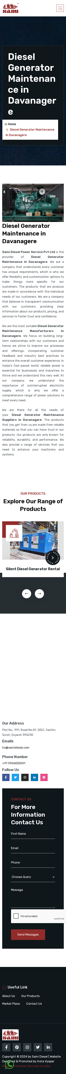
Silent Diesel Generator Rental (33, 569)
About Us (8, 996)
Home (12, 124)
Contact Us (34, 1003)
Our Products (30, 996)
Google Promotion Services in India (26, 1066)
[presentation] (26, 593)
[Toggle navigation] (60, 8)
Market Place (11, 1003)
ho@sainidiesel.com (15, 747)
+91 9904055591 (13, 763)
